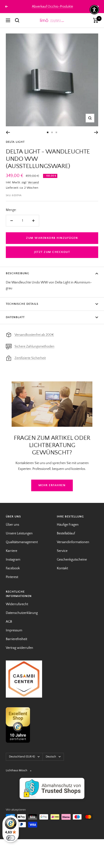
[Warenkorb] (95, 20)
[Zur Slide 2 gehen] (52, 132)
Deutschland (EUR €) (22, 756)
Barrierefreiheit (16, 639)
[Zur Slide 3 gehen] (56, 132)
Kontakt (62, 568)
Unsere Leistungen (19, 533)
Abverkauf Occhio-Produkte (52, 6)
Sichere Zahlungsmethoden (34, 346)
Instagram (13, 560)
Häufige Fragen (68, 525)
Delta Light (15, 142)
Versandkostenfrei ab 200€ (34, 335)
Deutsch (51, 756)
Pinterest (12, 577)
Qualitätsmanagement (22, 542)
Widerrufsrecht (17, 604)
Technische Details (22, 304)
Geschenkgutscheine (72, 560)
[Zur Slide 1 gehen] (47, 132)
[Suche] (17, 20)
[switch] (10, 838)
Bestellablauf (66, 533)
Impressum (14, 630)
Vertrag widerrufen (19, 648)
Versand (33, 182)
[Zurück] (8, 132)
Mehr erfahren (52, 485)
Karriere (11, 551)
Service (62, 551)
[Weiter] (96, 132)
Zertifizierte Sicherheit (30, 358)
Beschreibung (17, 273)
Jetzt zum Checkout (52, 252)
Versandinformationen (73, 542)
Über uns (12, 525)
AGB (9, 622)
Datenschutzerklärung (22, 613)
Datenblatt (15, 317)
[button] (94, 10)
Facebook (13, 568)
